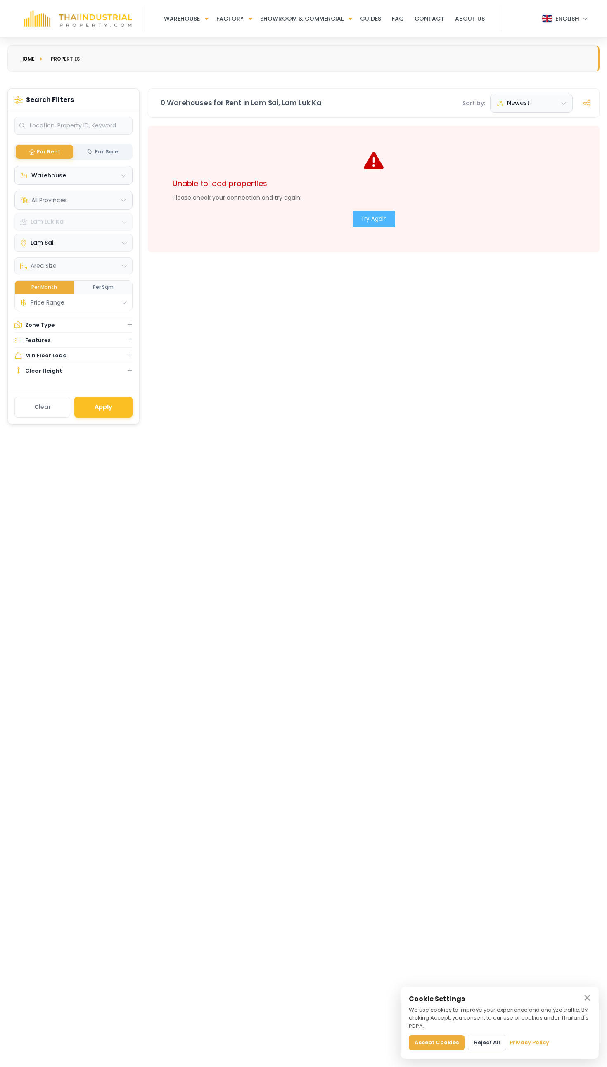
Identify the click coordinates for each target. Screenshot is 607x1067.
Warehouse (182, 18)
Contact (429, 18)
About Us (470, 18)
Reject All (487, 1042)
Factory (230, 18)
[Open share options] (587, 103)
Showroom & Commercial (302, 18)
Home (27, 59)
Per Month (44, 286)
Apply (103, 407)
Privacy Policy (529, 1042)
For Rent (48, 152)
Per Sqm (103, 286)
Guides (370, 18)
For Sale (106, 152)
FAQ (398, 18)
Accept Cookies (437, 1042)
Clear (42, 407)
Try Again (374, 219)
